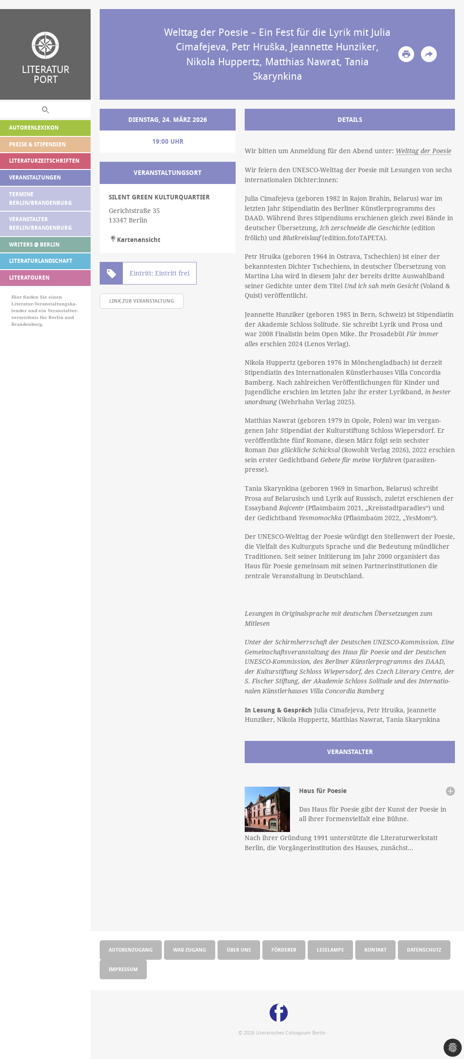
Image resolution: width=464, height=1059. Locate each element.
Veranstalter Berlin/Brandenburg (40, 223)
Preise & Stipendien (37, 144)
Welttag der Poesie (423, 151)
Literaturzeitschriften (44, 160)
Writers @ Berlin (34, 244)
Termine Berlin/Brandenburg (40, 198)
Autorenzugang (131, 949)
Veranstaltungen (35, 177)
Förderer (283, 949)
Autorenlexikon (33, 127)
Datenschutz (424, 949)
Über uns (239, 949)
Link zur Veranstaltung (141, 300)
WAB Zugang (189, 949)
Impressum (123, 969)
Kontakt (375, 949)
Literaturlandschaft (40, 261)
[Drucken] (406, 54)
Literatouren (29, 277)
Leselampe (330, 949)
